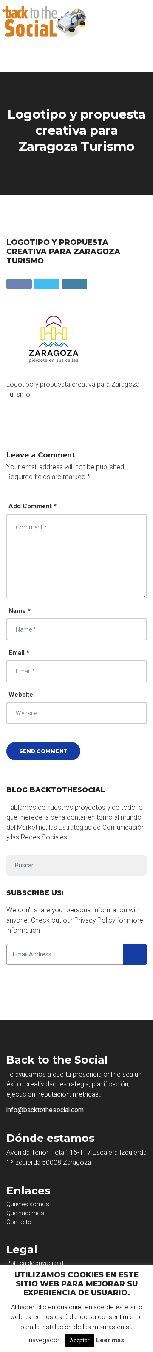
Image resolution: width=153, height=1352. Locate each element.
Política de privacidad (34, 1263)
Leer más (110, 1340)
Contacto (18, 1222)
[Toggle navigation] (140, 22)
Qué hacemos (25, 1213)
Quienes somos (27, 1204)
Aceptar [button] (79, 1340)
